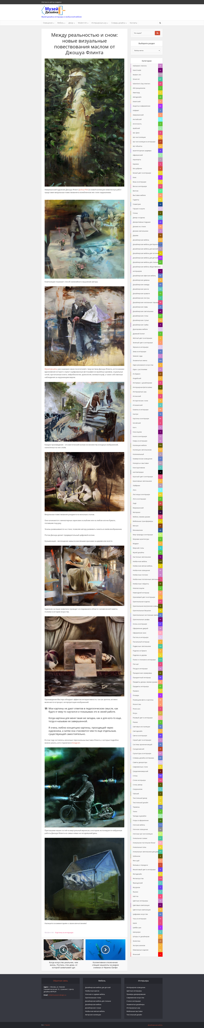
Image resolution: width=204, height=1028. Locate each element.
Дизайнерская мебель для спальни (98, 1001)
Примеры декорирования (136, 994)
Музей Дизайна (51, 369)
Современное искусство (135, 998)
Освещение (48, 23)
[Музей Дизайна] (53, 10)
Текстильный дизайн (134, 1015)
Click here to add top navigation (51, 2)
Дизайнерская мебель (93, 1004)
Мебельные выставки (134, 1011)
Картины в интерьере (64, 932)
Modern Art (82, 23)
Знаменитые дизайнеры (135, 1004)
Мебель (60, 23)
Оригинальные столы (93, 998)
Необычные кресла (92, 991)
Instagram (76, 743)
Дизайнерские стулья (93, 1008)
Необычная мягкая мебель (95, 1011)
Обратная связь (60, 980)
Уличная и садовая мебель (95, 994)
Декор (70, 23)
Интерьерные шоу (98, 23)
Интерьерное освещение (136, 987)
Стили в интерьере (134, 1001)
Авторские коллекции (93, 1015)
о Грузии (47, 1025)
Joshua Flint (83, 190)
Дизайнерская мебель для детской (97, 987)
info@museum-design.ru (57, 995)
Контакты (133, 23)
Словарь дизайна (118, 23)
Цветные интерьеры (134, 991)
